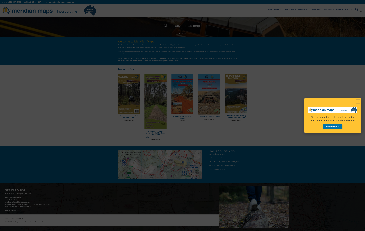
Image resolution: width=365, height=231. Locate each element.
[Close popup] (358, 101)
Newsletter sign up (333, 127)
